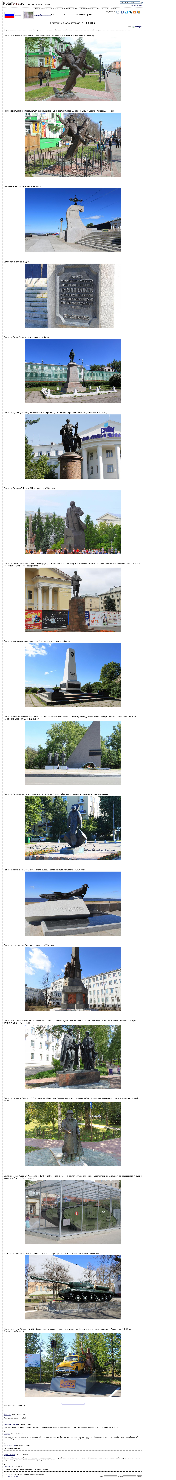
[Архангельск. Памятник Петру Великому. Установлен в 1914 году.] (73, 371)
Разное (75, 9)
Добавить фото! (136, 5)
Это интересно (87, 9)
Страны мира (54, 9)
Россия (18, 15)
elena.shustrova (10, 1445)
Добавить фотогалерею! (106, 9)
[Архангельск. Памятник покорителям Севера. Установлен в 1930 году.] (73, 979)
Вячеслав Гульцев (11, 1424)
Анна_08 (7, 1415)
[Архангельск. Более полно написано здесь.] (73, 296)
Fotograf (7, 1434)
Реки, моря (66, 9)
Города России (41, 9)
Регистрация (13, 1476)
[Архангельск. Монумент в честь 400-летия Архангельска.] (73, 220)
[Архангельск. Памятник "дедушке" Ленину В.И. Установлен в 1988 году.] (73, 522)
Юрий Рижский (9, 1455)
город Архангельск (42, 15)
